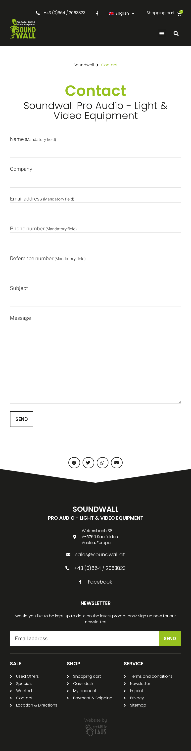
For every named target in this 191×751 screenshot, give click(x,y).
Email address (42, 199)
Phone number (43, 229)
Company (21, 169)
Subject (19, 288)
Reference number (48, 258)
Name (33, 139)
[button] (162, 33)
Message (20, 318)
